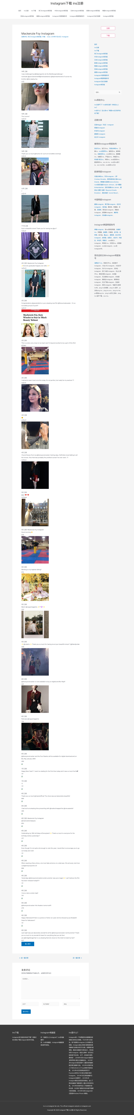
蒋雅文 (105, 240)
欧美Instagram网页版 (93, 11)
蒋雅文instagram (99, 128)
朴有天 (99, 240)
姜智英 (112, 235)
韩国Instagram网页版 (109, 11)
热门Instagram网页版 (45, 11)
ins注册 (26, 11)
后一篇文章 (77, 958)
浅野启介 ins (98, 263)
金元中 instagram (99, 137)
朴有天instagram (99, 131)
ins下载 (33, 11)
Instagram (65, 37)
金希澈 (104, 238)
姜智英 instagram (99, 134)
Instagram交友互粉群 (93, 16)
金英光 (110, 238)
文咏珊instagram (107, 215)
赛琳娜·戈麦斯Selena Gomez (109, 182)
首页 (19, 11)
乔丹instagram (109, 176)
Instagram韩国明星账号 (77, 16)
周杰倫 (104, 207)
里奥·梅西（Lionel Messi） (110, 193)
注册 (108, 28)
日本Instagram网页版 (77, 11)
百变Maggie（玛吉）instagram (104, 125)
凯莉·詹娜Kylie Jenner (112, 187)
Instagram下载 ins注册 (67, 3)
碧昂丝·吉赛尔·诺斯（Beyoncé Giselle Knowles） (108, 190)
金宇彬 (116, 232)
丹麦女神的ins (113, 148)
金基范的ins (101, 154)
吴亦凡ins (97, 148)
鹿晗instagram (98, 204)
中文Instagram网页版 (61, 11)
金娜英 (105, 232)
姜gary (106, 235)
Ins (44, 1106)
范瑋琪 (99, 210)
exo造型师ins (103, 151)
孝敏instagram (98, 229)
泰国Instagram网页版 (43, 16)
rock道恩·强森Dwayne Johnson (104, 185)
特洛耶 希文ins (98, 159)
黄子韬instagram (110, 204)
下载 (108, 36)
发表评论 (24, 37)
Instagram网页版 (108, 16)
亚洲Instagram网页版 (27, 16)
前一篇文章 (23, 958)
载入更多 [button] (28, 944)
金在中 (115, 238)
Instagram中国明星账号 (59, 16)
